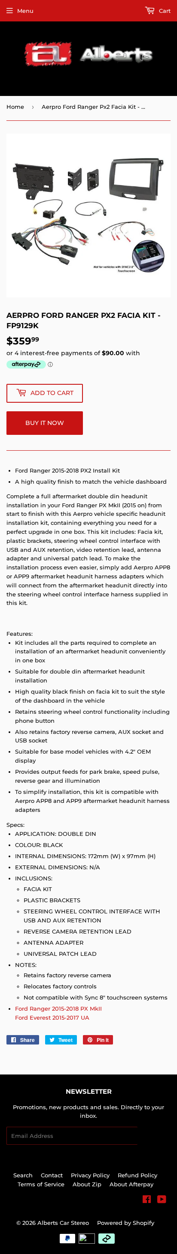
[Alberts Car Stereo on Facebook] (146, 1200)
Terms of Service (41, 1184)
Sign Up (154, 1136)
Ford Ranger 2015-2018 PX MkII (58, 1008)
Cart (164, 10)
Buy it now (44, 423)
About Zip (87, 1184)
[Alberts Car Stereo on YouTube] (161, 1200)
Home (15, 106)
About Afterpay (131, 1184)
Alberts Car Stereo (63, 1222)
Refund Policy (137, 1175)
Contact (52, 1175)
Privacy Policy (90, 1175)
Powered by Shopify (125, 1222)
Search (23, 1175)
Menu (25, 10)
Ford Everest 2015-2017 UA (52, 1017)
